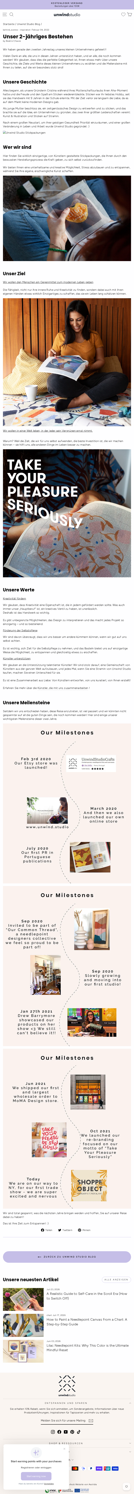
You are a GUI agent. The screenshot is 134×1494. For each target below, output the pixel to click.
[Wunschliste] (123, 14)
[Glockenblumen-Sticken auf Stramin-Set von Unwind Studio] (67, 513)
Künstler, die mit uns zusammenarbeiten (63, 688)
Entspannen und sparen (66, 1403)
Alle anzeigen (116, 1279)
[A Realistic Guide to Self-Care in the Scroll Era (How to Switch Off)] (23, 1299)
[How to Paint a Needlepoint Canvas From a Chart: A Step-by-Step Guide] (23, 1325)
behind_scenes (10, 30)
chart (49, 1315)
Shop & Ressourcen (66, 1443)
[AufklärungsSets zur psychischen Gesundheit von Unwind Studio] (67, 218)
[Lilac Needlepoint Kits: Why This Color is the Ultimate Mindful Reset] (23, 1351)
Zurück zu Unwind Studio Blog (69, 1257)
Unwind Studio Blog (28, 24)
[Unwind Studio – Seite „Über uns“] (67, 133)
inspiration (25, 30)
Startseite (8, 24)
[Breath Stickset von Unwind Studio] (67, 362)
